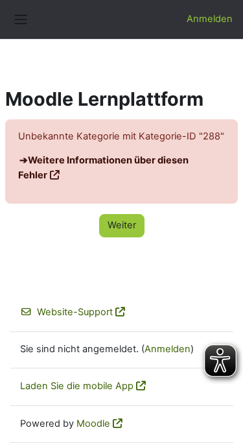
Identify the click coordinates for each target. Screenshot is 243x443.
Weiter (122, 225)
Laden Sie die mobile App (76, 386)
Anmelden (210, 19)
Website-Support (75, 312)
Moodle (93, 423)
